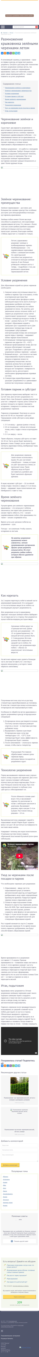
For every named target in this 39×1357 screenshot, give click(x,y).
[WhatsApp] (13, 53)
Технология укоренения (13, 105)
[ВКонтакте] (2, 53)
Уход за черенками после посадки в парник (20, 108)
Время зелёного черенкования (15, 99)
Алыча (5, 1191)
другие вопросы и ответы (20, 1286)
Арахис (5, 1205)
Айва (4, 1185)
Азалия (5, 1182)
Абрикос (5, 1177)
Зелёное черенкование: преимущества (18, 91)
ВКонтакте (2, 1331)
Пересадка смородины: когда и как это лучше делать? (20, 1266)
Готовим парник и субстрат (14, 96)
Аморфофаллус (8, 1194)
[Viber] (10, 53)
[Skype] (16, 53)
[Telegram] (19, 53)
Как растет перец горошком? (17, 1275)
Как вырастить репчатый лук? (17, 1282)
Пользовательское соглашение (10, 1336)
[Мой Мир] (8, 53)
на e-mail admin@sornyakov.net (12, 1326)
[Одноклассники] (5, 53)
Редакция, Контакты (7, 1338)
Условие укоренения (12, 93)
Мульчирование (12, 1279)
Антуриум (6, 1200)
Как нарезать (9, 102)
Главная (5, 32)
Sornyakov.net (13, 1321)
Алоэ (4, 1188)
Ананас (5, 1197)
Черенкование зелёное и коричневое (17, 88)
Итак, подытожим (11, 111)
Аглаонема (6, 1179)
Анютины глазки (7, 1202)
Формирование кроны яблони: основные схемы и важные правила (21, 1271)
